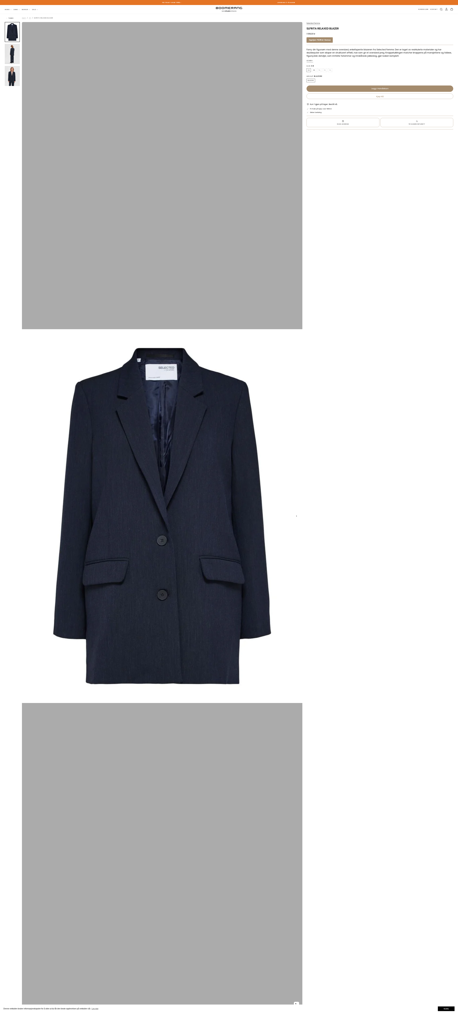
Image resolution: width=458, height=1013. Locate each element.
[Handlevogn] (451, 9)
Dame (16, 9)
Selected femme (313, 23)
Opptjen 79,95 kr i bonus (320, 40)
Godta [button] (446, 1009)
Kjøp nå (380, 96)
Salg (34, 9)
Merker (25, 9)
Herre (7, 9)
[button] (441, 9)
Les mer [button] (95, 1009)
